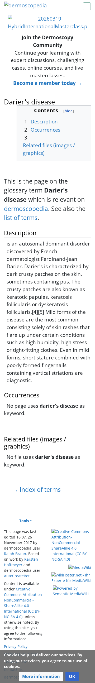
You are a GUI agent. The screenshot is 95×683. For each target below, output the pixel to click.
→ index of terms (36, 489)
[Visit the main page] (25, 5)
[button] (41, 676)
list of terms (20, 217)
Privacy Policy (15, 646)
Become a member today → (47, 82)
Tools (24, 520)
